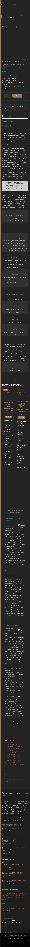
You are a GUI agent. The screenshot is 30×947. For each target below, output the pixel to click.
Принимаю (15, 941)
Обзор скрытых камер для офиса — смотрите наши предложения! (14, 909)
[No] (28, 940)
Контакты (4, 927)
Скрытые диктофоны (17, 106)
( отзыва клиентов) (14, 67)
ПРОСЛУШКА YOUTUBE (7, 918)
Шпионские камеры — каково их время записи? (12, 902)
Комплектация (8, 121)
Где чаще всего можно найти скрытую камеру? (12, 898)
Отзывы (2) (7, 126)
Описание (6, 116)
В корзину (17, 95)
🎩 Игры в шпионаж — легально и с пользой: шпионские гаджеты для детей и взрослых (14, 894)
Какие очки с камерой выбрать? (10, 906)
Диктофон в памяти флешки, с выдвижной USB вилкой (8, 406)
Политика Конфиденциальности (11, 922)
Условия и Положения (8, 925)
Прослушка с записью (10, 108)
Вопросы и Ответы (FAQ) (8, 920)
